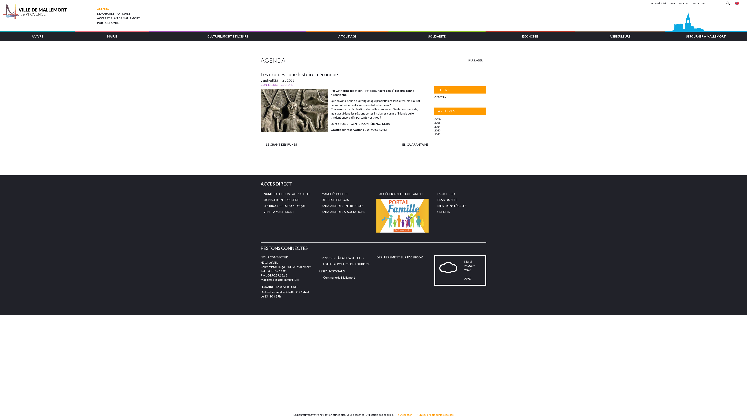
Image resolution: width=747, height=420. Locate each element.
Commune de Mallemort (339, 277)
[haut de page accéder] (741, 413)
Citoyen (440, 97)
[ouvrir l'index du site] (646, 3)
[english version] (737, 3)
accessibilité (658, 3)
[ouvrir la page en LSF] (743, 3)
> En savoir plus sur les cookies (435, 414)
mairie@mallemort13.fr (284, 279)
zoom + (683, 3)
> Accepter (405, 414)
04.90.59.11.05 (277, 271)
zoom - (672, 3)
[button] (37, 36)
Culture (287, 84)
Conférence (270, 84)
